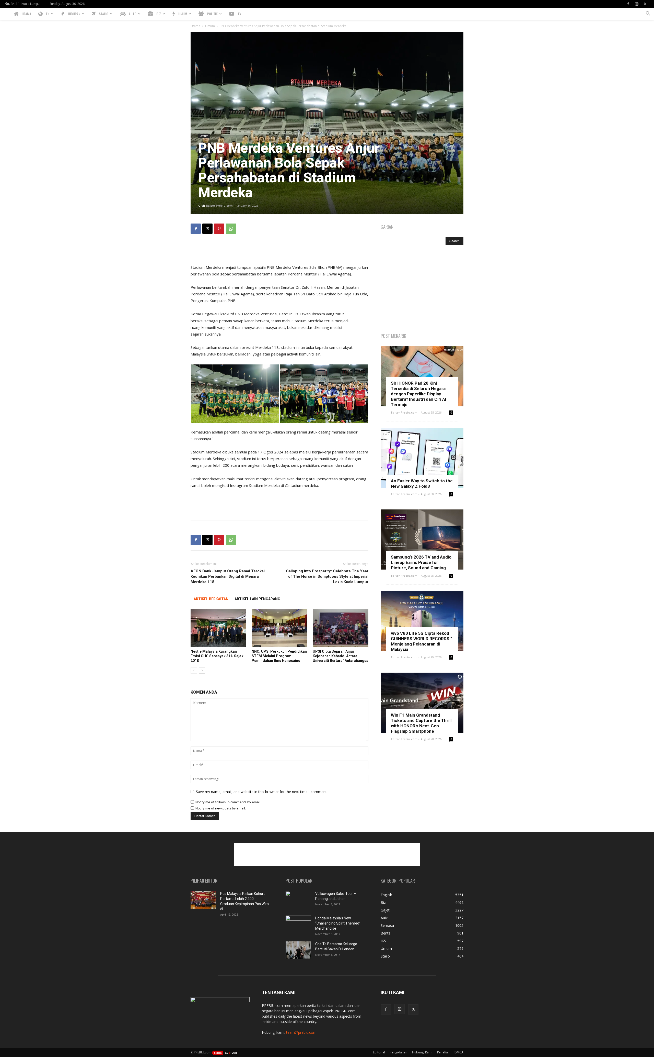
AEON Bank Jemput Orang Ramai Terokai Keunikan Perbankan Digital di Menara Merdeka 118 (228, 576)
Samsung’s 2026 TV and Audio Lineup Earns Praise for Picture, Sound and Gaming (421, 562)
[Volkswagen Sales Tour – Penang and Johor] (298, 900)
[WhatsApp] (231, 229)
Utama (195, 26)
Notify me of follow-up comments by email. (228, 802)
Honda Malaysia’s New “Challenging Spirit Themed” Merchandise (337, 923)
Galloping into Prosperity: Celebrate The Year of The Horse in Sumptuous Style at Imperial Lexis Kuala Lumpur (327, 576)
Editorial (379, 1052)
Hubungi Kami (422, 1052)
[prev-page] (194, 670)
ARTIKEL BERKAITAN (211, 599)
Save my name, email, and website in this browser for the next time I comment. (262, 791)
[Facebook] (628, 4)
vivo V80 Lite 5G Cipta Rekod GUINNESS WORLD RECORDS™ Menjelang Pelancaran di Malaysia (421, 641)
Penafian (443, 1052)
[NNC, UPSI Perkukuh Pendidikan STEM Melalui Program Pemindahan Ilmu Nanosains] (279, 628)
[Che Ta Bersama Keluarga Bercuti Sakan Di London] (298, 950)
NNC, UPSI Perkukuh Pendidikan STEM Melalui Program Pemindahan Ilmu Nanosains (279, 656)
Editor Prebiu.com (219, 205)
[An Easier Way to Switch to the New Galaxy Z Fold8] (422, 458)
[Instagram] (636, 4)
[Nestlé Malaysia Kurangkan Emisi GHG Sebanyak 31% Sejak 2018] (218, 628)
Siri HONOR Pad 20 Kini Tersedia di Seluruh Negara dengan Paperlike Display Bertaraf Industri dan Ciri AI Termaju (418, 394)
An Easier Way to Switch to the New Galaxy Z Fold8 (422, 483)
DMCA (458, 1052)
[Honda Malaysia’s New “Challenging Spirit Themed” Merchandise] (298, 924)
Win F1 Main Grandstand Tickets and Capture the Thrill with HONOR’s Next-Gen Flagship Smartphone (421, 723)
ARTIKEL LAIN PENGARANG (257, 599)
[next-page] (202, 670)
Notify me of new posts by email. (220, 808)
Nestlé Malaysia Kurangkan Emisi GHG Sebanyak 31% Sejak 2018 (217, 656)
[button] (648, 14)
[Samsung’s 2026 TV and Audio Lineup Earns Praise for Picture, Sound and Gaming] (422, 539)
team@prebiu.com (301, 1032)
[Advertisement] (279, 251)
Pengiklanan (398, 1052)
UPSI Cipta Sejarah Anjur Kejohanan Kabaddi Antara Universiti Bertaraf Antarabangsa (340, 656)
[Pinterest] (219, 229)
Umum (210, 26)
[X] (645, 4)
